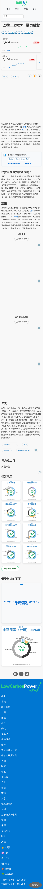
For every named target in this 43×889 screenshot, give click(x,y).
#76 (8, 67)
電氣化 (4, 734)
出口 (3, 723)
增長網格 (5, 707)
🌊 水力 (5, 858)
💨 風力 (5, 863)
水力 (23, 130)
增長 (3, 701)
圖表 (3, 717)
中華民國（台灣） (10, 750)
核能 (16, 217)
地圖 (17, 9)
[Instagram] (15, 676)
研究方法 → (29, 163)
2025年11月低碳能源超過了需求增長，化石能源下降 (21, 603)
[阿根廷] (32, 490)
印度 (3, 771)
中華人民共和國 (9, 755)
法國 (3, 809)
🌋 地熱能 (6, 869)
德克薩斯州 (6, 804)
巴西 (3, 788)
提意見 (35, 885)
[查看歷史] (21, 47)
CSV (18, 880)
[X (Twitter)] (27, 676)
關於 (3, 836)
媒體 (3, 841)
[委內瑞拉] (11, 532)
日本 (3, 782)
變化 (3, 728)
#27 (8, 50)
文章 (26, 9)
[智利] (32, 511)
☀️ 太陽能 (6, 847)
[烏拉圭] (32, 554)
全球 (3, 744)
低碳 (24, 127)
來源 (3, 825)
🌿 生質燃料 (7, 874)
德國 (3, 820)
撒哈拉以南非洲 (9, 814)
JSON (23, 880)
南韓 (3, 793)
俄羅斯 (4, 777)
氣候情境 (5, 739)
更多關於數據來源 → (15, 163)
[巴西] (11, 490)
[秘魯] (32, 532)
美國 (3, 761)
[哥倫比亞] (11, 511)
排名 (8, 9)
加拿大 (4, 798)
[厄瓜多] (11, 554)
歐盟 (3, 766)
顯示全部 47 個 (10, 569)
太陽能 (31, 211)
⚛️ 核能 (5, 853)
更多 (34, 9)
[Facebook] (21, 676)
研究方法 (5, 831)
